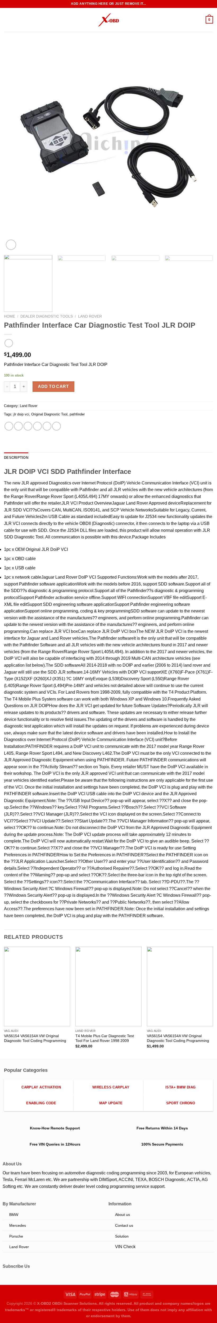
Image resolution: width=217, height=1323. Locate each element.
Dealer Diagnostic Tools (46, 316)
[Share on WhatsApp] (8, 426)
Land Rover (90, 316)
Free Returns (148, 1128)
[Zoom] (11, 245)
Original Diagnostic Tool (49, 414)
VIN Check (125, 1246)
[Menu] (7, 19)
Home (9, 316)
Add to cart (53, 386)
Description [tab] (16, 458)
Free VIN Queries (45, 1144)
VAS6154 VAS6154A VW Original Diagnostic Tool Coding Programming (35, 1038)
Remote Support (65, 1128)
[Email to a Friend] (37, 426)
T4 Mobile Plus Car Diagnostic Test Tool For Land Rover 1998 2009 (104, 1038)
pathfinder (77, 414)
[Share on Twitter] (28, 426)
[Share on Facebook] (18, 426)
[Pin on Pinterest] (47, 426)
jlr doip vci (21, 414)
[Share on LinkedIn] (56, 426)
